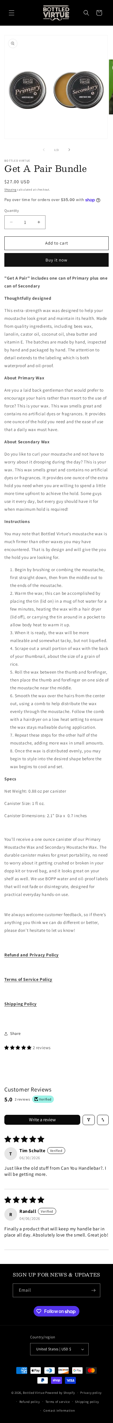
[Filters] (89, 1120)
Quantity (11, 210)
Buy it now (56, 260)
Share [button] (15, 1033)
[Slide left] (43, 149)
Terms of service (57, 1402)
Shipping (10, 189)
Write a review (42, 1120)
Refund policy (29, 1402)
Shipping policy (87, 1402)
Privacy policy (91, 1393)
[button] (11, 12)
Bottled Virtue (33, 1393)
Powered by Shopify (60, 1393)
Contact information (59, 1410)
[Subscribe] (93, 1290)
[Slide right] (69, 149)
